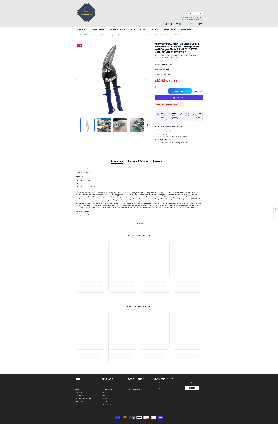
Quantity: (158, 87)
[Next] (146, 79)
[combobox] (192, 13)
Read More (139, 224)
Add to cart (180, 91)
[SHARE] (201, 91)
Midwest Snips (167, 65)
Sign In (200, 24)
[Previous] (77, 79)
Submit (192, 388)
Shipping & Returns (138, 161)
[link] (90, 282)
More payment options (179, 101)
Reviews (157, 161)
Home (77, 35)
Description (117, 161)
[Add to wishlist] (196, 91)
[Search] (194, 13)
